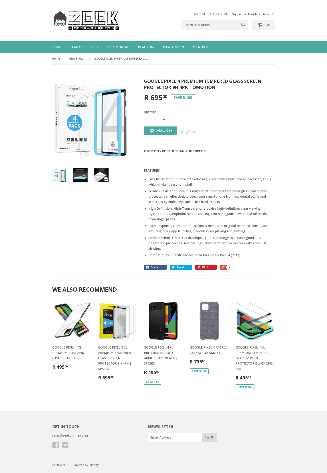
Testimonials (118, 47)
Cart (267, 24)
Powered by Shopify (86, 465)
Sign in (237, 14)
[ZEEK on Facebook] (55, 447)
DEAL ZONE (146, 47)
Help (95, 47)
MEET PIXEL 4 (77, 58)
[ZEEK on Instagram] (65, 447)
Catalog (77, 47)
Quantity (150, 112)
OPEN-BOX (200, 47)
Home (57, 47)
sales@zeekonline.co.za (70, 435)
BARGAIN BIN (173, 47)
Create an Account (261, 14)
